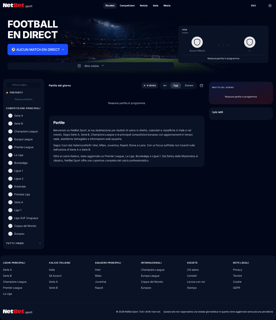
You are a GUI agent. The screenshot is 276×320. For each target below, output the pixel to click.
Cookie (237, 281)
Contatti (192, 275)
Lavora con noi (196, 281)
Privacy (237, 269)
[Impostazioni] (270, 6)
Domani (189, 85)
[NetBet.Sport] (17, 5)
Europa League (150, 275)
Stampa (192, 287)
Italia (52, 269)
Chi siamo (193, 269)
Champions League (14, 281)
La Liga (7, 293)
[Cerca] (262, 6)
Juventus (100, 281)
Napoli (99, 287)
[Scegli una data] (201, 85)
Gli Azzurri (55, 275)
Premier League (12, 287)
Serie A (7, 269)
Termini (237, 275)
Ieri (165, 85)
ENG (253, 5)
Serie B (7, 275)
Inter (98, 269)
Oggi (175, 85)
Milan (98, 275)
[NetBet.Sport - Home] (17, 312)
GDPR (236, 287)
